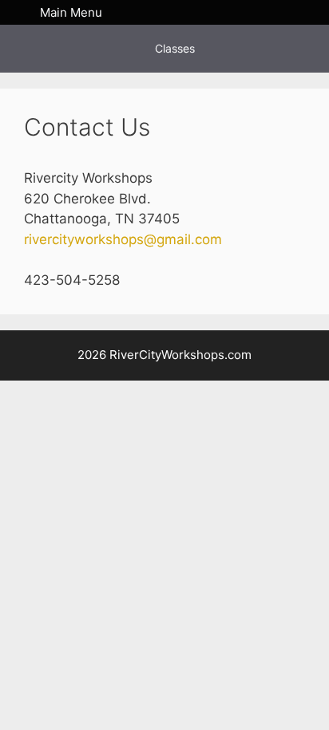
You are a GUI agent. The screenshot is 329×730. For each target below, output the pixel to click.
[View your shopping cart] (305, 12)
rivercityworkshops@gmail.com (123, 239)
